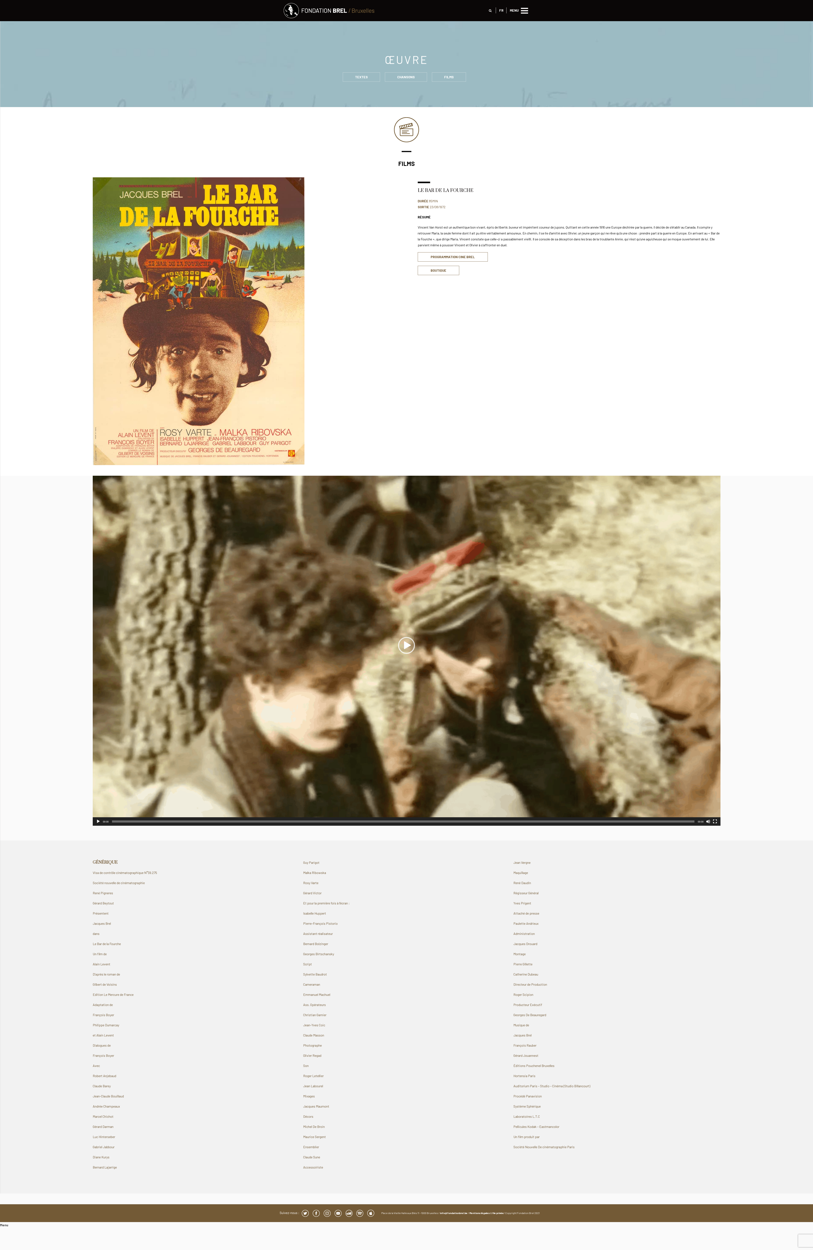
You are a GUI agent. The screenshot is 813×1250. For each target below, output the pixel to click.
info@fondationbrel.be (453, 1212)
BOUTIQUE (438, 270)
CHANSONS (406, 77)
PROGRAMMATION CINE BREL (453, 257)
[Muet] (708, 821)
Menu (4, 1225)
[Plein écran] (715, 821)
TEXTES (361, 77)
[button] (406, 645)
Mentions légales (479, 1212)
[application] (407, 651)
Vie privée (498, 1212)
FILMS (449, 77)
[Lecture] (98, 821)
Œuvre (406, 59)
